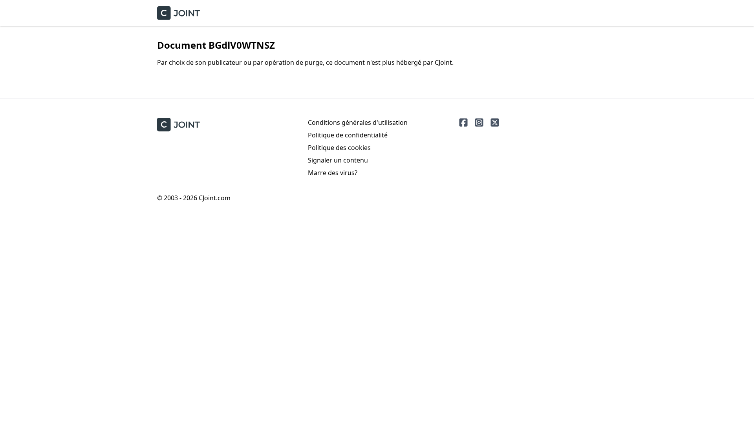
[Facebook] (463, 122)
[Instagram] (479, 122)
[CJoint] (178, 125)
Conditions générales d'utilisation (358, 122)
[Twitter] (495, 122)
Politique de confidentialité (348, 135)
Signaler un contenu (338, 160)
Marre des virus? (332, 172)
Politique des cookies (339, 147)
